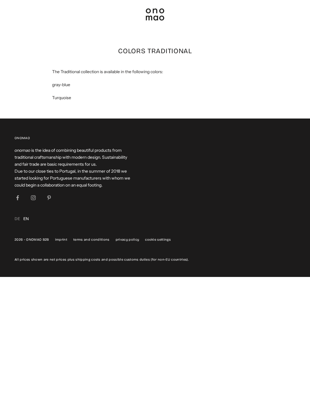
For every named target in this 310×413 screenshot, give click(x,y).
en (26, 218)
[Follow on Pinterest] (49, 198)
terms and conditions (91, 240)
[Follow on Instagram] (33, 198)
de (17, 218)
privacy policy (127, 240)
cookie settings (158, 240)
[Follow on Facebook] (18, 198)
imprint (61, 240)
